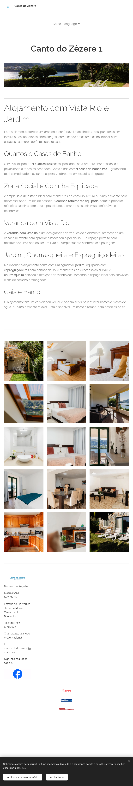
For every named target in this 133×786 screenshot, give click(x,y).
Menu (125, 6)
